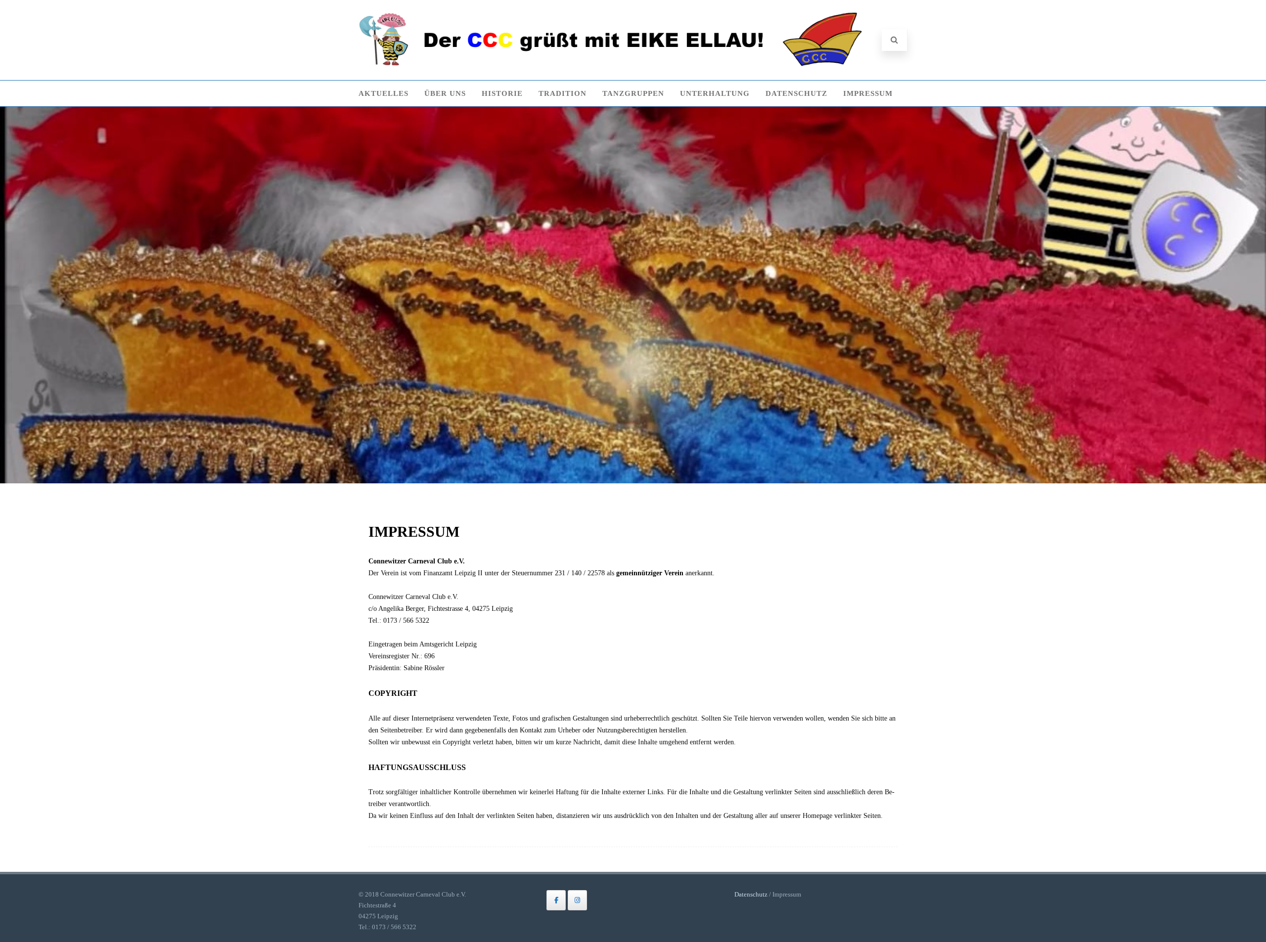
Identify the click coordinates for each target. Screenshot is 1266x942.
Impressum (868, 93)
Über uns (445, 93)
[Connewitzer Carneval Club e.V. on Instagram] (577, 900)
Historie (502, 93)
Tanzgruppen (633, 93)
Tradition (563, 93)
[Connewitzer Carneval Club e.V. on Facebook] (556, 900)
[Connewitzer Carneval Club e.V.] (611, 64)
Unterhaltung (715, 93)
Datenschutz (796, 93)
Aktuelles (383, 93)
